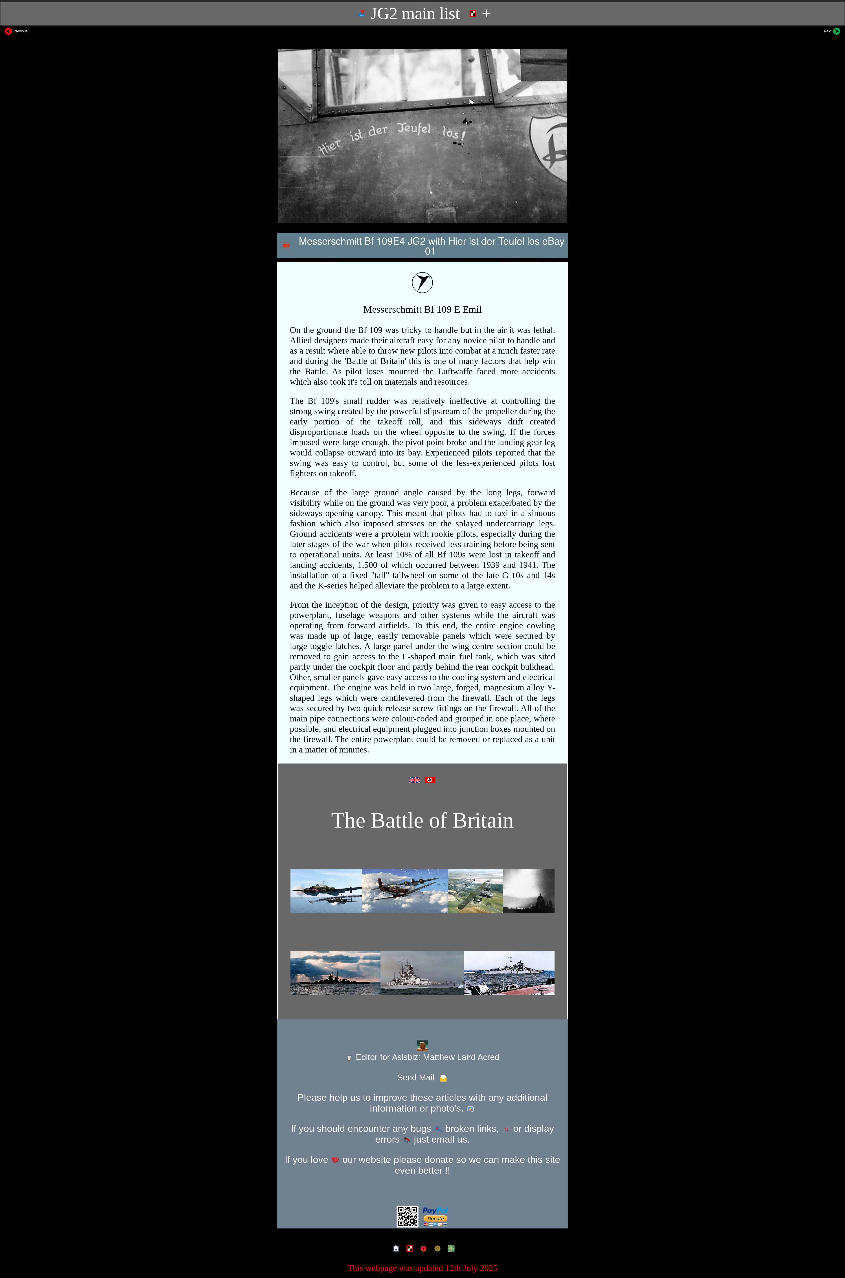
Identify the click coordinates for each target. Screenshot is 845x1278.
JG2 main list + (428, 13)
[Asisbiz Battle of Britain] (422, 891)
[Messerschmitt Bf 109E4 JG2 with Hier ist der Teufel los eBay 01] (422, 136)
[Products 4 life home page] (450, 1248)
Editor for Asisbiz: (426, 1057)
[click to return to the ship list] (422, 973)
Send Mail (418, 1077)
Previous (20, 31)
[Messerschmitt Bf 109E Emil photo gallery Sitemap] (394, 1248)
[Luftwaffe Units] (408, 1248)
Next (828, 31)
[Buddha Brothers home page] (436, 1248)
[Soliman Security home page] (422, 1248)
